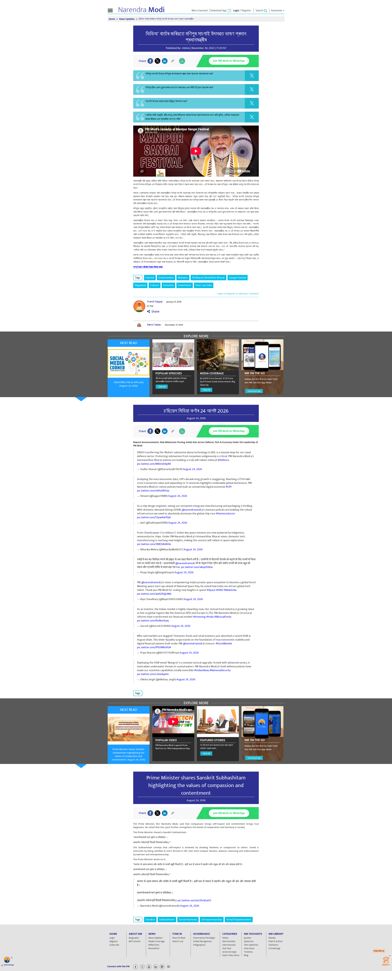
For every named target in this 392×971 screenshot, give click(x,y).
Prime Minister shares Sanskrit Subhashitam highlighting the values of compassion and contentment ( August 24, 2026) (128, 754)
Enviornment (166, 277)
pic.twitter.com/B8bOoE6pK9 (154, 464)
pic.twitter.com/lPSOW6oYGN (154, 647)
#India (210, 617)
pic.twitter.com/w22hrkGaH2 (194, 900)
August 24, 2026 (192, 469)
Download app (9, 965)
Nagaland (140, 285)
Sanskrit (150, 919)
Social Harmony (188, 919)
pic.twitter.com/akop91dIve (197, 567)
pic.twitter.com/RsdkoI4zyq (153, 620)
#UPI (229, 487)
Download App (254, 391)
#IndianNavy (201, 670)
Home (112, 19)
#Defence (223, 460)
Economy (168, 285)
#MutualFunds (222, 617)
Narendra (141, 10)
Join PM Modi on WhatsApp (229, 61)
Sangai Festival (237, 277)
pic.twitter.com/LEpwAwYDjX (154, 517)
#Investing (199, 617)
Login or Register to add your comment (238, 294)
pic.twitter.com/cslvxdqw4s (153, 674)
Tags (137, 277)
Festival (150, 277)
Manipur (183, 277)
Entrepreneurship (211, 919)
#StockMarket (224, 643)
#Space (211, 590)
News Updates (127, 19)
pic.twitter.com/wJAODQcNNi (154, 594)
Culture (154, 285)
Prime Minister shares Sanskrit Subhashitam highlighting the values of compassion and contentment (196, 785)
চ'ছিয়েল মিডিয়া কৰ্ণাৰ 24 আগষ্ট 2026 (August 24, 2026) (128, 384)
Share (154, 311)
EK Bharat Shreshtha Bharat (208, 277)
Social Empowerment (238, 919)
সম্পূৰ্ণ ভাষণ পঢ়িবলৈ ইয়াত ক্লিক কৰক (148, 267)
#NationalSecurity (220, 670)
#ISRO (219, 590)
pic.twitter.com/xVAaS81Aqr (153, 490)
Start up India (204, 285)
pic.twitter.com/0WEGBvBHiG (154, 544)
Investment (184, 285)
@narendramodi (191, 510)
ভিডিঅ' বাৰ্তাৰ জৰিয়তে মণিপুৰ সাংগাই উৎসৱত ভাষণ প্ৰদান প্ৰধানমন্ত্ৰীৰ (196, 36)
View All (161, 386)
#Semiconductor (225, 513)
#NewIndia (230, 590)
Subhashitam (167, 919)
